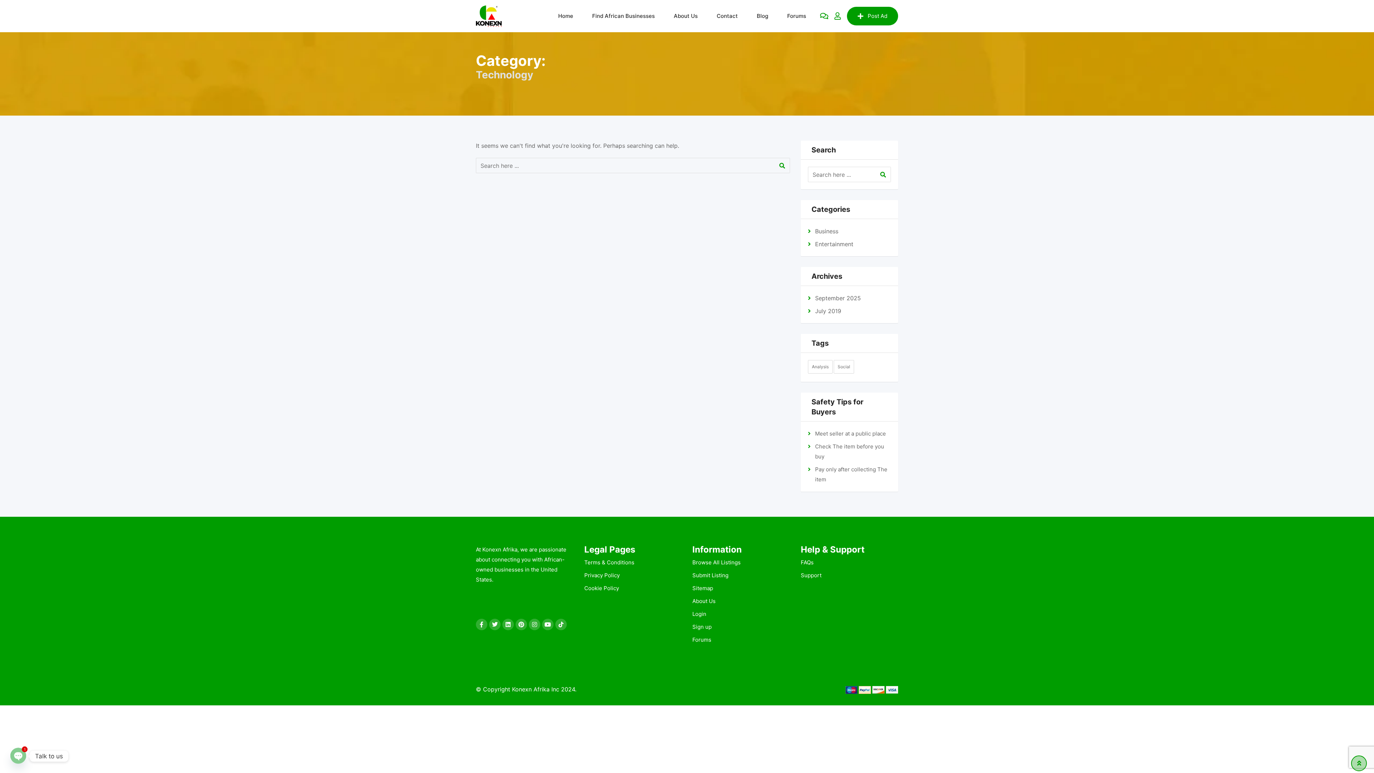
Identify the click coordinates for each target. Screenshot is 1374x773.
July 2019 (828, 311)
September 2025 (838, 298)
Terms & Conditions (609, 562)
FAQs (807, 562)
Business (826, 231)
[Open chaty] (18, 755)
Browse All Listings (716, 562)
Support (811, 575)
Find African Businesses (623, 16)
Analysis (820, 366)
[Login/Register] (837, 16)
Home (565, 16)
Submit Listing (710, 575)
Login (699, 614)
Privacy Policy (602, 575)
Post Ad (877, 16)
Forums (796, 16)
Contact (727, 16)
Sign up (702, 626)
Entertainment (834, 244)
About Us (686, 16)
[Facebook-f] (481, 624)
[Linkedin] (508, 624)
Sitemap (702, 588)
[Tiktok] (561, 624)
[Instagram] (534, 624)
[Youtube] (548, 624)
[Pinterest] (521, 624)
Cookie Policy (601, 588)
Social (844, 366)
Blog (762, 16)
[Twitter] (495, 624)
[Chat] (824, 16)
